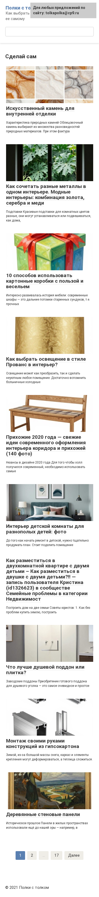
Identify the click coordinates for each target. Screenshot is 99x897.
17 (56, 855)
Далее (74, 855)
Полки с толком (24, 8)
